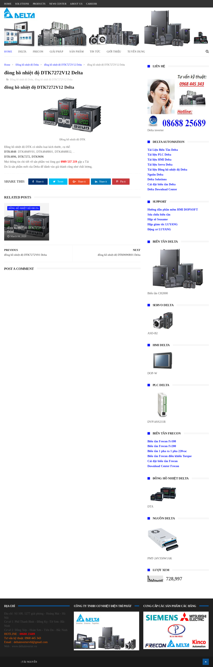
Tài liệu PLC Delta (159, 154)
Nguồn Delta (155, 174)
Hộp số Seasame (157, 219)
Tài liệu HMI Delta (159, 159)
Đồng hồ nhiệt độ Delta (27, 64)
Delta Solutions (157, 179)
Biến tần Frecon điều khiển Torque (169, 456)
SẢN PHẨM (76, 51)
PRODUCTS (39, 3)
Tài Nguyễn (29, 662)
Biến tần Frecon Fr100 (161, 441)
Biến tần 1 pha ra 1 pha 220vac (167, 451)
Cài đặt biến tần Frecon (162, 461)
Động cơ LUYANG (159, 229)
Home (8, 51)
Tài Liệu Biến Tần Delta (162, 149)
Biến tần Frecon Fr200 (161, 446)
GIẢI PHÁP (56, 51)
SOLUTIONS (22, 3)
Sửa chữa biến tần (158, 214)
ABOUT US (76, 3)
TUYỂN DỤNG (136, 51)
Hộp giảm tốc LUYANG (162, 224)
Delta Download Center (162, 189)
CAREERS (91, 3)
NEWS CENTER (58, 3)
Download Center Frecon (163, 466)
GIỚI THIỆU (114, 51)
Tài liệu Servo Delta (159, 164)
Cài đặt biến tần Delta (161, 184)
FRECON (38, 51)
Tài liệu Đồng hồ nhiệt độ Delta (167, 169)
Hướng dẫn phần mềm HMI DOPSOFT (172, 209)
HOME (7, 3)
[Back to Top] (206, 662)
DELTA (22, 51)
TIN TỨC (95, 51)
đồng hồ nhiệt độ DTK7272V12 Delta (63, 64)
